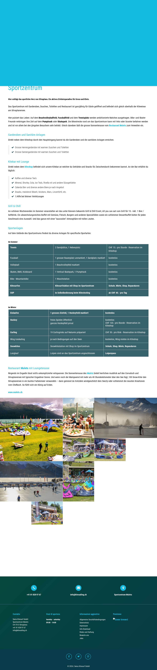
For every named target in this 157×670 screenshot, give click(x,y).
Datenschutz (84, 623)
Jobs (81, 638)
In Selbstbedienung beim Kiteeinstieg (72, 292)
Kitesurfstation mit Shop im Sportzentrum (74, 285)
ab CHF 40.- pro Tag (118, 292)
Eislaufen (14, 313)
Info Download (85, 629)
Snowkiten (15, 346)
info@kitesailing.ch (78, 594)
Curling (13, 332)
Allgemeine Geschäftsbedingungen (93, 619)
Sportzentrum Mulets (123, 594)
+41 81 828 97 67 (34, 594)
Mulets (24, 368)
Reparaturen (133, 285)
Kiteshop (29, 166)
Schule (112, 285)
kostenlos (109, 313)
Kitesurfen (15, 285)
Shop (124, 285)
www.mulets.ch (15, 392)
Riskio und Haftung (87, 632)
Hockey (13, 320)
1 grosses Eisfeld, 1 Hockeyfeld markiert (69, 313)
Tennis (13, 247)
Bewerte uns (84, 635)
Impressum (84, 626)
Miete (118, 285)
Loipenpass (110, 353)
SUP (12, 292)
